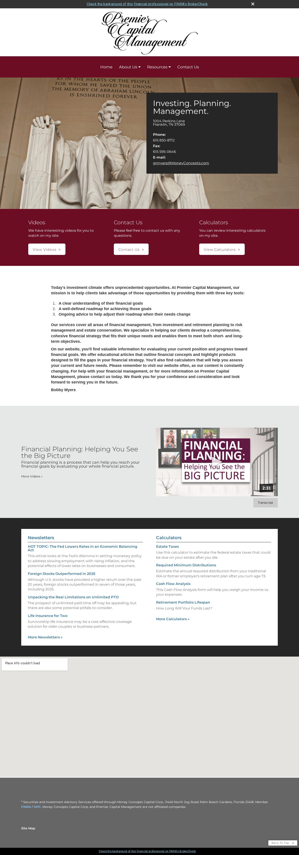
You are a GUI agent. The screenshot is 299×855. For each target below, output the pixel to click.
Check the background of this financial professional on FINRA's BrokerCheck (147, 4)
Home (106, 67)
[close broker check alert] (253, 4)
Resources (157, 67)
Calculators (168, 537)
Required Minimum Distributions (186, 565)
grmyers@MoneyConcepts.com (181, 163)
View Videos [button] (44, 249)
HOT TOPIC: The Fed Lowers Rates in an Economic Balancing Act (82, 548)
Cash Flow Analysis (173, 584)
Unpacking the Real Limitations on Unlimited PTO (73, 597)
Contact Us (188, 67)
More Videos (32, 476)
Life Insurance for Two (47, 616)
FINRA (26, 807)
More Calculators (173, 619)
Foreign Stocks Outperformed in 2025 (61, 574)
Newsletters (41, 537)
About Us (128, 67)
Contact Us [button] (129, 249)
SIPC (37, 807)
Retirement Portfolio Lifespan (183, 602)
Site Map (28, 828)
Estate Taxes (167, 546)
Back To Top (280, 842)
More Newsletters (45, 637)
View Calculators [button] (220, 249)
